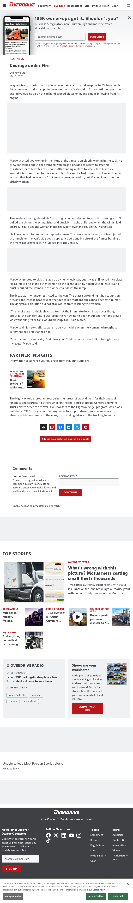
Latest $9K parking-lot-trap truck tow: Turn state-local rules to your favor (32, 679)
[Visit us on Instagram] (78, 835)
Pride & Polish (55, 609)
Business (17, 59)
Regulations (11, 609)
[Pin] (85, 427)
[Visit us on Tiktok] (48, 840)
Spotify (13, 701)
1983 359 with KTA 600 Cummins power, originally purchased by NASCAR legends (55, 617)
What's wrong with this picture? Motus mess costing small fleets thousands (98, 573)
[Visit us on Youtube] (71, 835)
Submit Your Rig (88, 708)
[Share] (60, 427)
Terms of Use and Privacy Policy (84, 43)
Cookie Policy (99, 889)
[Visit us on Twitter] (56, 835)
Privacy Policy (66, 45)
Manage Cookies (13, 896)
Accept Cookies (95, 896)
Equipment (9, 632)
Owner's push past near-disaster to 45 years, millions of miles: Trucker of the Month (99, 619)
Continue (71, 492)
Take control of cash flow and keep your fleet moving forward (16, 384)
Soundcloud (30, 701)
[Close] (127, 883)
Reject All (118, 896)
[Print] (43, 427)
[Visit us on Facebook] (48, 835)
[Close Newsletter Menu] (129, 18)
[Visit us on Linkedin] (63, 835)
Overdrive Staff (18, 72)
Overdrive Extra (78, 562)
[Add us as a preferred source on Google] (52, 427)
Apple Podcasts (17, 694)
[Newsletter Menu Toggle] (128, 5)
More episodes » (16, 687)
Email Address (68, 476)
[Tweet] (77, 427)
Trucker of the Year (99, 610)
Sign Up (11, 868)
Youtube (36, 694)
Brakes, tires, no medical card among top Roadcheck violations (12, 640)
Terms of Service (83, 45)
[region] (66, 891)
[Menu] (4, 5)
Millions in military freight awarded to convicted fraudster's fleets (10, 617)
